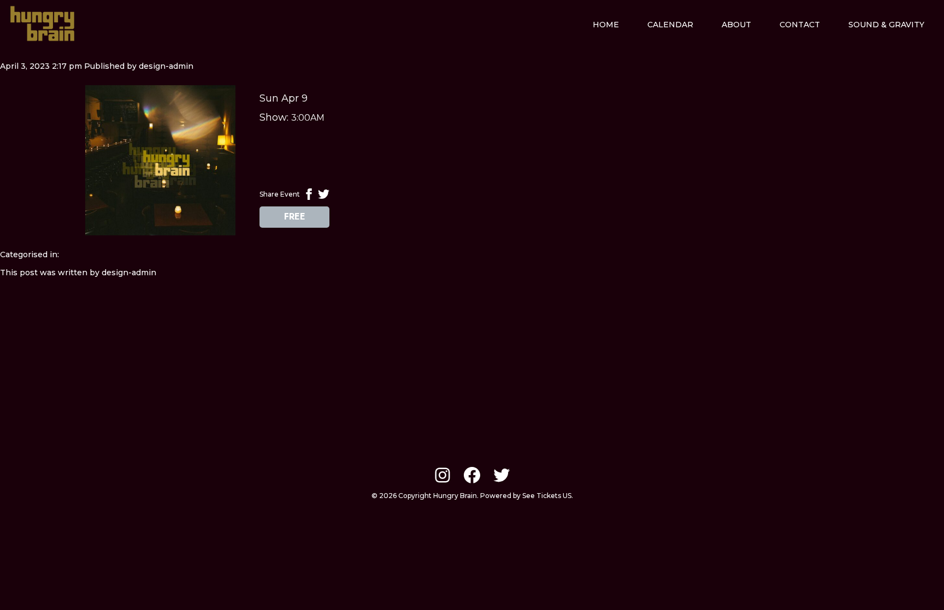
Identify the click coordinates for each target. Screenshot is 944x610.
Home (606, 24)
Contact (800, 24)
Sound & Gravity (886, 24)
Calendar (670, 24)
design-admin (166, 66)
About (736, 24)
